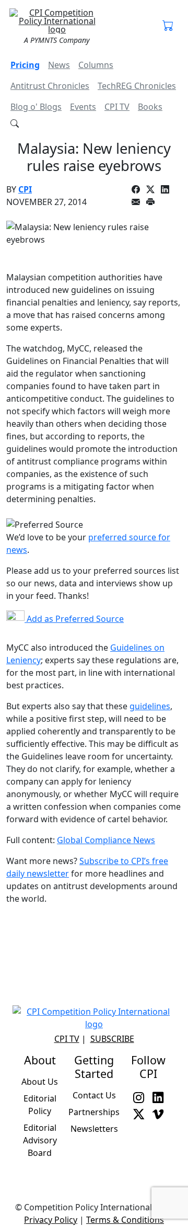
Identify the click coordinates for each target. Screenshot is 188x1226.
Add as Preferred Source (74, 619)
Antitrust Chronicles (49, 86)
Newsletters (94, 1128)
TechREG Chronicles (137, 86)
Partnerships (94, 1112)
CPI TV (117, 106)
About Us (39, 1081)
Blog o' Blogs (36, 106)
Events (83, 106)
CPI (25, 189)
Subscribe (112, 1039)
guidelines (150, 706)
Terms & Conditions (125, 1219)
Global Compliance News (106, 840)
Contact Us (94, 1095)
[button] (167, 26)
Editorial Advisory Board (40, 1140)
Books (150, 106)
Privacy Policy (50, 1219)
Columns (95, 65)
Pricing (25, 65)
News (59, 65)
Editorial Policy (40, 1105)
